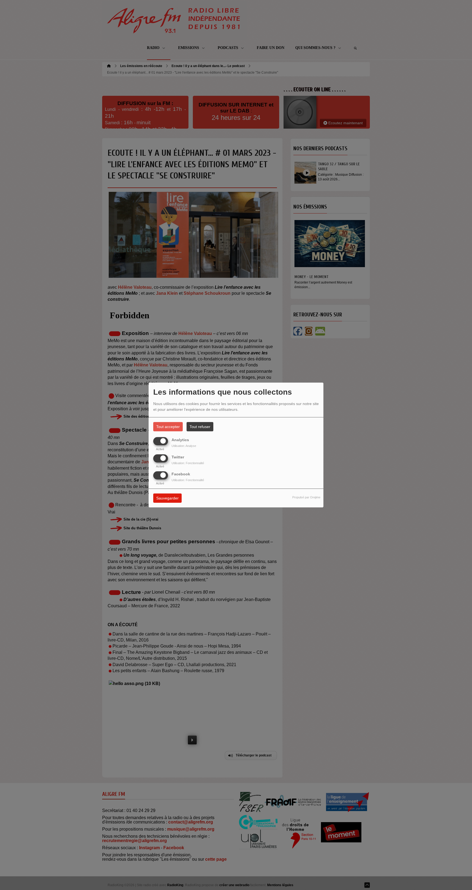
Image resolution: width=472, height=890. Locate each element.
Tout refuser (200, 426)
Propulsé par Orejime (306, 497)
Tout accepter (168, 426)
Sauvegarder (167, 498)
